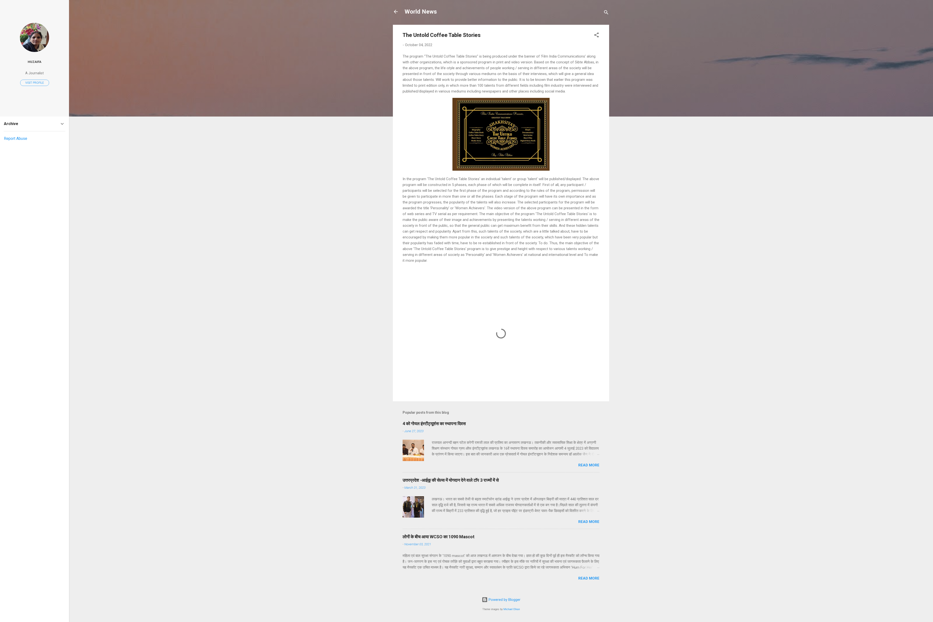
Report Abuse (15, 138)
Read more (588, 465)
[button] (596, 36)
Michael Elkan (511, 609)
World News (421, 11)
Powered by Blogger (504, 599)
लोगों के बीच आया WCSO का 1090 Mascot (439, 536)
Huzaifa (34, 62)
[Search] (606, 13)
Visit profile (34, 82)
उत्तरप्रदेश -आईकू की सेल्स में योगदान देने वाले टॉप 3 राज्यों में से (451, 480)
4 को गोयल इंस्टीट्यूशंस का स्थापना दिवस (434, 423)
